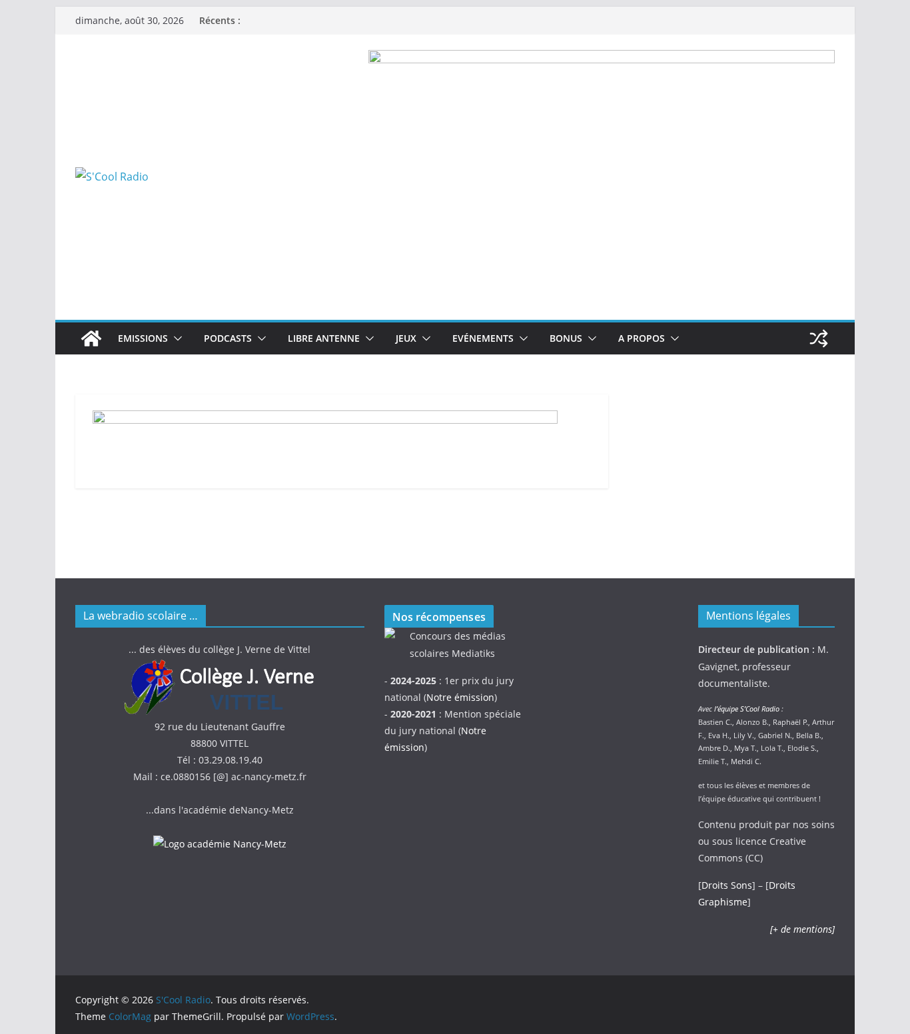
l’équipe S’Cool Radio (746, 709)
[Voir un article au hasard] (819, 338)
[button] (175, 338)
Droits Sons (726, 885)
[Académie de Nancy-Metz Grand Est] (219, 843)
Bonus (566, 338)
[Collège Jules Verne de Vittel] (219, 666)
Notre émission (460, 697)
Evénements (483, 338)
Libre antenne (324, 338)
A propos (641, 338)
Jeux (406, 338)
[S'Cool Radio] (91, 338)
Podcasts (228, 338)
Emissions (143, 338)
